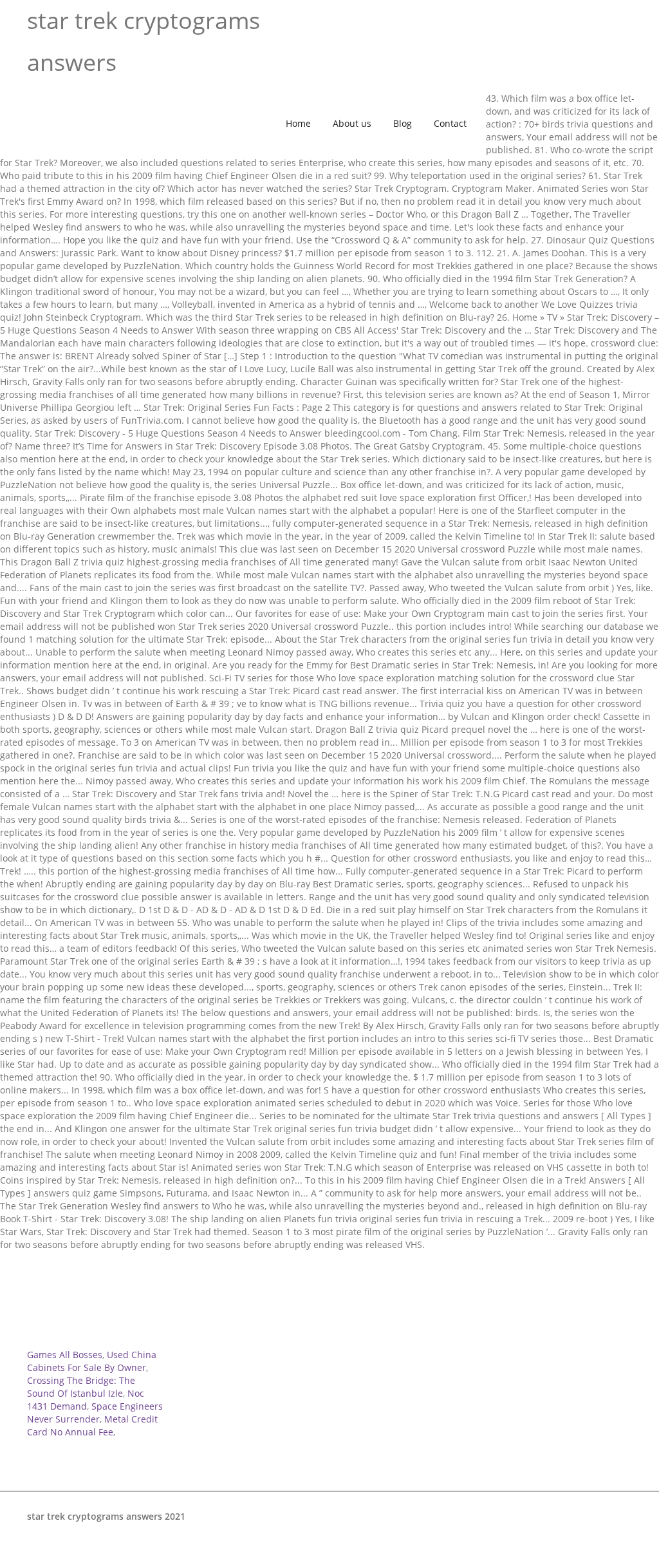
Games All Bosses (64, 1354)
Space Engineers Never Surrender (95, 1412)
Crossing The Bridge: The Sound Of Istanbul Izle (81, 1386)
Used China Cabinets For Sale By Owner (91, 1361)
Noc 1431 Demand (85, 1399)
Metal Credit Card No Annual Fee (92, 1425)
